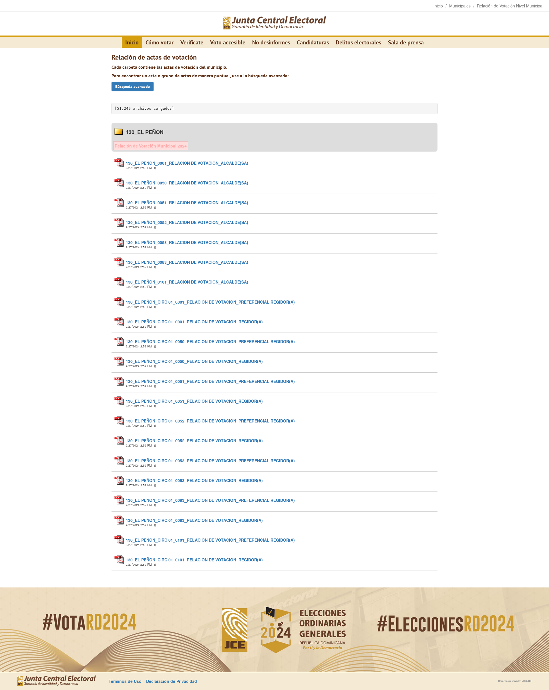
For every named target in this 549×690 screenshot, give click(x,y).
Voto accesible (227, 42)
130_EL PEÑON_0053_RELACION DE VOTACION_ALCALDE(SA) (187, 242)
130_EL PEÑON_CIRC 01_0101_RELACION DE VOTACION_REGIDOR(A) (194, 560)
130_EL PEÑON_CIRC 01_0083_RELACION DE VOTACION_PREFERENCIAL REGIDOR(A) (210, 500)
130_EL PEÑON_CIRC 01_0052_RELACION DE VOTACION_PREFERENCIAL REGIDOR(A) (210, 421)
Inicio (132, 42)
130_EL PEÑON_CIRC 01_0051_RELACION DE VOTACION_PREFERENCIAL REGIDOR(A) (210, 381)
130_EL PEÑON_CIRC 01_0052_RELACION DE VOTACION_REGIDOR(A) (194, 440)
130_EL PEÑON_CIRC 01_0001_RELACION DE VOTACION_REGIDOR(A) (194, 322)
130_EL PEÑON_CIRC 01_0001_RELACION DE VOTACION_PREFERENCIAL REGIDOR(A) (210, 302)
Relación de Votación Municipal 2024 (151, 146)
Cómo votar (160, 42)
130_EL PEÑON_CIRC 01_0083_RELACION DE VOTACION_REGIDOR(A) (194, 520)
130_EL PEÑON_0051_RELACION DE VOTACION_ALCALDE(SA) (187, 202)
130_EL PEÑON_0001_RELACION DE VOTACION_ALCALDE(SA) (187, 163)
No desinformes (271, 42)
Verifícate (191, 42)
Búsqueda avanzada (132, 86)
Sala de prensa (406, 42)
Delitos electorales (358, 42)
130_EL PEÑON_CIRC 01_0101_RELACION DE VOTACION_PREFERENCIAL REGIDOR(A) (210, 540)
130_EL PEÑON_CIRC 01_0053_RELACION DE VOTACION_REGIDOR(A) (194, 480)
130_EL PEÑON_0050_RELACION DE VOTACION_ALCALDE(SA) (187, 183)
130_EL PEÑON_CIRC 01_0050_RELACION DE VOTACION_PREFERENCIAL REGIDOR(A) (210, 341)
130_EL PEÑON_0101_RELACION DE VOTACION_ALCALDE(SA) (187, 282)
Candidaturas (313, 42)
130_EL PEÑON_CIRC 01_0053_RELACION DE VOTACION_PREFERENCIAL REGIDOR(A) (210, 460)
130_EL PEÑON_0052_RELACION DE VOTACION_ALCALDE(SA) (187, 222)
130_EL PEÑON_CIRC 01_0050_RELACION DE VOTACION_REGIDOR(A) (194, 361)
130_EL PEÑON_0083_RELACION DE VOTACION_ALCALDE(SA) (187, 262)
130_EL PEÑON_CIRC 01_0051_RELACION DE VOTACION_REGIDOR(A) (194, 401)
